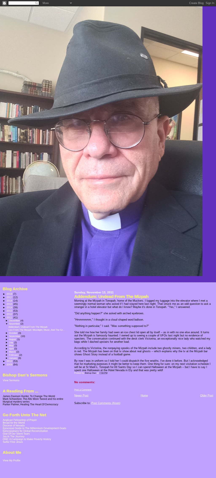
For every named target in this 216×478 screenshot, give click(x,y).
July (11, 342)
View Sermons (11, 380)
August (13, 339)
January (13, 358)
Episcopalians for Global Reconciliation (25, 431)
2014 (10, 307)
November (14, 323)
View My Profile (11, 460)
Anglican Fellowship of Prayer (20, 420)
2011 (10, 317)
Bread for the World (14, 422)
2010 (10, 361)
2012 (10, 314)
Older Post (206, 395)
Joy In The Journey (13, 436)
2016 (10, 300)
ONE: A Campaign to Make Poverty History (27, 439)
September (15, 336)
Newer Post (81, 395)
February (14, 355)
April (11, 348)
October (13, 333)
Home (144, 395)
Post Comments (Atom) (105, 403)
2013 (10, 310)
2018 (10, 294)
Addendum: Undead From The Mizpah (27, 327)
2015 (10, 304)
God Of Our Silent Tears (16, 433)
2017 (10, 297)
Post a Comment (82, 389)
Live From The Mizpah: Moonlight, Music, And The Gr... (36, 330)
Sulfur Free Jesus (13, 441)
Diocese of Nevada (14, 425)
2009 (10, 364)
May (11, 345)
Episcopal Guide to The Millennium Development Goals (34, 428)
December (14, 320)
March (12, 351)
